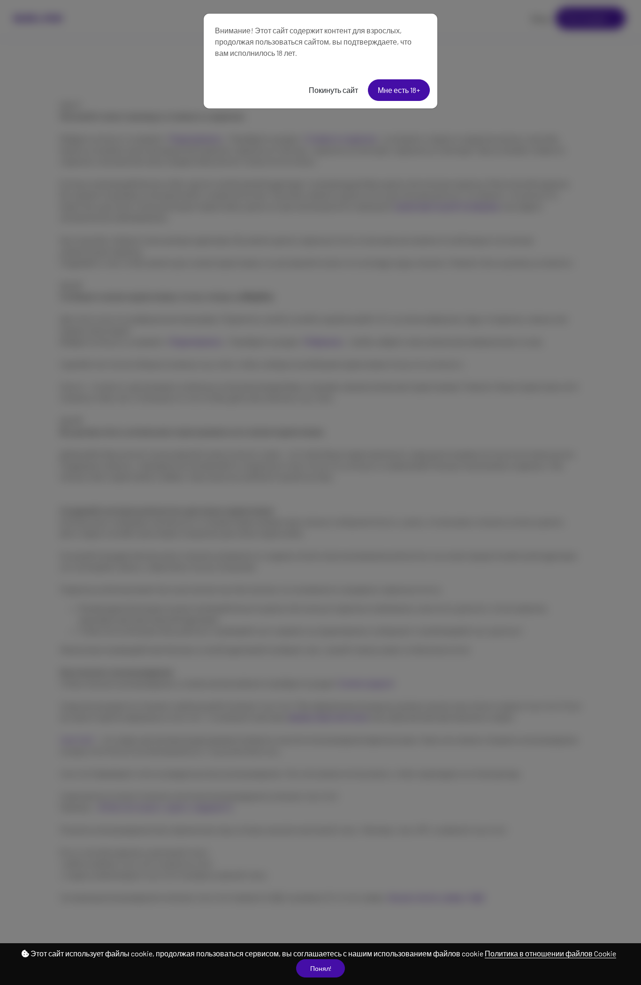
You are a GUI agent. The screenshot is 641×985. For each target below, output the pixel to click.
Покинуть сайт (333, 89)
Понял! (320, 968)
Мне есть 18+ (399, 89)
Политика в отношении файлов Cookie (550, 953)
